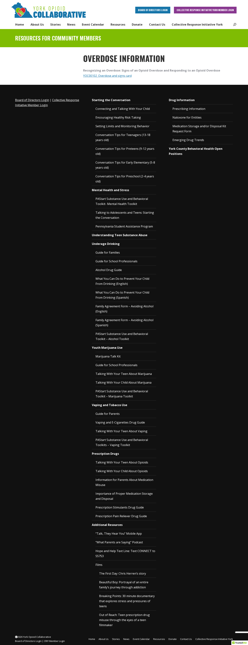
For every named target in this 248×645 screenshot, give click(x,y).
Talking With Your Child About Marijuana (123, 382)
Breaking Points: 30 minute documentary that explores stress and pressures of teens (127, 601)
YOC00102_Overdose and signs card (107, 76)
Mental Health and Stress (110, 190)
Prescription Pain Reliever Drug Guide (121, 516)
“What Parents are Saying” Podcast (119, 542)
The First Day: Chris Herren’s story (122, 573)
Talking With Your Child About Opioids (121, 471)
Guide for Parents (107, 414)
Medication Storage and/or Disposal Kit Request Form (199, 128)
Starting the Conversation (111, 100)
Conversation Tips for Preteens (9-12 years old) (124, 151)
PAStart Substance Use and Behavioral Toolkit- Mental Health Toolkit (121, 201)
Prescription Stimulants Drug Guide (119, 507)
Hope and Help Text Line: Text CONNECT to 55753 (125, 553)
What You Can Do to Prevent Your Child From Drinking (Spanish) (122, 295)
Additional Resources (107, 525)
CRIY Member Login (54, 641)
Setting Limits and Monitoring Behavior (122, 126)
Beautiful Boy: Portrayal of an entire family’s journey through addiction (123, 584)
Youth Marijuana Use (107, 348)
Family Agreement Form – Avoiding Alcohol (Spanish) (124, 322)
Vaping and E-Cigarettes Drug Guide (120, 422)
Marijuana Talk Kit (108, 356)
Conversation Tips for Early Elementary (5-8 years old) (125, 165)
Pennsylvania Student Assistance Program (124, 226)
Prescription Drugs (105, 454)
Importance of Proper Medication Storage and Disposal (124, 496)
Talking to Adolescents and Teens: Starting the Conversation (124, 215)
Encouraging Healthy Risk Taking (118, 117)
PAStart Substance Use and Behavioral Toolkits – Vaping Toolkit (121, 442)
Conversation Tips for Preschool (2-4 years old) (124, 178)
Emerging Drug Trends (188, 140)
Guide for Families (107, 253)
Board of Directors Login (32, 100)
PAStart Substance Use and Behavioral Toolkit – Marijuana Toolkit (121, 393)
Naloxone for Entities (187, 117)
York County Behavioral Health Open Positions (195, 151)
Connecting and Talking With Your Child (122, 109)
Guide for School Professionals (116, 261)
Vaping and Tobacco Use (109, 405)
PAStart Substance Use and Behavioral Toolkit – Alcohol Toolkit (121, 336)
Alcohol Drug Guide (108, 270)
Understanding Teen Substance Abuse (119, 235)
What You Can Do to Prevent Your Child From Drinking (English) (122, 281)
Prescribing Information (188, 109)
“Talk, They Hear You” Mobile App (118, 534)
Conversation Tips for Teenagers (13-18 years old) (122, 137)
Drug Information (182, 100)
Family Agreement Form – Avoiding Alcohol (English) (124, 308)
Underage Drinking (106, 244)
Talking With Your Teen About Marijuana (123, 374)
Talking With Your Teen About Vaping (121, 431)
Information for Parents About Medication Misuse (124, 482)
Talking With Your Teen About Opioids (121, 462)
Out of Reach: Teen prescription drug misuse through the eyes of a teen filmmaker (124, 620)
